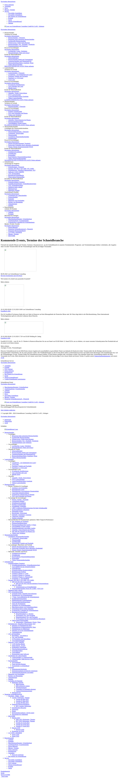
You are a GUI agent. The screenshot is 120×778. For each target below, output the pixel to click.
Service (6, 11)
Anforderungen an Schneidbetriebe (26, 587)
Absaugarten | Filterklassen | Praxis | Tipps (28, 622)
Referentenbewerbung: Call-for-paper (23, 713)
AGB (2, 358)
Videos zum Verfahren (14, 115)
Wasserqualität (12, 135)
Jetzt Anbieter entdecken (8, 410)
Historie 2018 (16, 728)
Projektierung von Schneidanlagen (22, 595)
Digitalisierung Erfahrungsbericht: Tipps (24, 627)
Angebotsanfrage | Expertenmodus (18, 220)
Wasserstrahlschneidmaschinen (21, 602)
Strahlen (10, 205)
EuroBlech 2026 (5, 311)
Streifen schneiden (17, 518)
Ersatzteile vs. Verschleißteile (20, 578)
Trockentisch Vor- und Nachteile (25, 615)
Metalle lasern (12, 88)
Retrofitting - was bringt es (20, 635)
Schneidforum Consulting (18, 274)
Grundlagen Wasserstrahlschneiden (18, 137)
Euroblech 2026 (5, 338)
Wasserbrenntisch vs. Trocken (24, 614)
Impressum (7, 419)
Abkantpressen (12, 204)
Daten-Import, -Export (18, 645)
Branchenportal (9, 738)
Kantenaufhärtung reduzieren (20, 509)
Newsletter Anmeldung (15, 13)
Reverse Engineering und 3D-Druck (11, 275)
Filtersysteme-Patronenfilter (16, 177)
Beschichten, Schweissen (19, 513)
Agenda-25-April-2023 (22, 723)
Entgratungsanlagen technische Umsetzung (24, 671)
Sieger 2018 (15, 734)
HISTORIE (11, 236)
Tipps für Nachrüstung (18, 603)
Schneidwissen (8, 562)
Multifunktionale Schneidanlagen (22, 600)
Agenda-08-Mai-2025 (22, 703)
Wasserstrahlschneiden (11, 535)
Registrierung (8, 372)
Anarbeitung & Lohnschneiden (17, 195)
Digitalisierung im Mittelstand (21, 629)
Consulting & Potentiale (15, 681)
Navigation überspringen (8, 1)
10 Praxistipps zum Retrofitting (21, 639)
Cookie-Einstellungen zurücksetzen (14, 379)
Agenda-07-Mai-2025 (22, 701)
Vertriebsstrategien (21, 687)
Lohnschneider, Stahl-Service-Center (23, 659)
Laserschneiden (9, 459)
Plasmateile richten (17, 511)
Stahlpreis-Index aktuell (15, 187)
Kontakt (10, 18)
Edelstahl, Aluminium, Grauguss (21, 515)
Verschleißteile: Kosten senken (17, 123)
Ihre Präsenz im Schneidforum (17, 16)
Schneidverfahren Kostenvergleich (22, 570)
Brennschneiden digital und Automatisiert (20, 59)
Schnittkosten (12, 153)
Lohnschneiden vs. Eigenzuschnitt (22, 657)
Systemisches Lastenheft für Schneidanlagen (21, 222)
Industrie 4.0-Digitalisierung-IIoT (22, 625)
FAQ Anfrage (8, 369)
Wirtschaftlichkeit (13, 58)
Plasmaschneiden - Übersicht (16, 106)
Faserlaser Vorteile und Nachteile (18, 76)
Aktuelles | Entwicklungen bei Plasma (19, 120)
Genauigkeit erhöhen (18, 501)
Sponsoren (15, 709)
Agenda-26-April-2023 (22, 724)
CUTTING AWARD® (15, 232)
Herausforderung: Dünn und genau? (19, 53)
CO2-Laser (11, 79)
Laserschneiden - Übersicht (16, 73)
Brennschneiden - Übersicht (16, 38)
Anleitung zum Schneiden (19, 488)
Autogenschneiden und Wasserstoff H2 (19, 61)
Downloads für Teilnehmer (20, 714)
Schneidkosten (16, 568)
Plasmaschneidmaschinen (15, 121)
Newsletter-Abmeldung (15, 15)
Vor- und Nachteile (17, 637)
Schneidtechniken (17, 650)
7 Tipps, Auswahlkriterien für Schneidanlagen (25, 597)
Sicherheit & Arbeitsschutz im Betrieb (23, 494)
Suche (10, 20)
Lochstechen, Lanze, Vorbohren (17, 51)
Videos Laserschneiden (15, 98)
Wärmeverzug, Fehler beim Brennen (19, 43)
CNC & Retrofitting (14, 173)
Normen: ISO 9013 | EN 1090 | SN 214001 (21, 168)
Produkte (11, 214)
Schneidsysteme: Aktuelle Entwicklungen (24, 593)
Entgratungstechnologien (19, 669)
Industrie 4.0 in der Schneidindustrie (22, 630)
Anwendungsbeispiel (18, 640)
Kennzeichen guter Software (20, 654)
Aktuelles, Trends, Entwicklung (17, 93)
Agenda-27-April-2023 (22, 726)
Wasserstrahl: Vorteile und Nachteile (22, 543)
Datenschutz (8, 421)
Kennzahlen (11, 155)
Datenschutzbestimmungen (102, 356)
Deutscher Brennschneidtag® (17, 231)
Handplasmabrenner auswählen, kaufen (23, 528)
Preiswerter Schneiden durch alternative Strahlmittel (23, 145)
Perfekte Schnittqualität (15, 111)
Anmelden (7, 6)
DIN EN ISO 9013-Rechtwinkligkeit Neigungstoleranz (32, 583)
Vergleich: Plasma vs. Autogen (21, 575)
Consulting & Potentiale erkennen (26, 689)
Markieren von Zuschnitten (16, 200)
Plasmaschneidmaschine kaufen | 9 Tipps (24, 525)
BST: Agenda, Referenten (23, 706)
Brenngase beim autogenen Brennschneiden (21, 39)
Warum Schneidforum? (15, 21)
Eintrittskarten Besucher (19, 708)
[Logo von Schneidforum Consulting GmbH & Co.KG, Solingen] (24, 26)
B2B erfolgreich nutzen (23, 686)
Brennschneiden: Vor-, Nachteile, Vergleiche (21, 44)
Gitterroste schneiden (18, 516)
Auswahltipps (16, 652)
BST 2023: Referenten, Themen (25, 721)
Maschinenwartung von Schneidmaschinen (24, 607)
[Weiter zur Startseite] (11, 429)
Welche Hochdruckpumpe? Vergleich (19, 143)
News (6, 8)
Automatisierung (17, 632)
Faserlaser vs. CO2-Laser (15, 78)
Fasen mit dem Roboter (19, 664)
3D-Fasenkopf (16, 662)
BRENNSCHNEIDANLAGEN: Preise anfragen (19, 66)
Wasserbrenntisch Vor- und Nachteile (27, 617)
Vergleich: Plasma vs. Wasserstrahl (22, 577)
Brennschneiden (9, 432)
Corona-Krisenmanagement (24, 691)
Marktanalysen (12, 189)
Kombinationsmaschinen (19, 598)
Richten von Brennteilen (15, 202)
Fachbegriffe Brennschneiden (17, 41)
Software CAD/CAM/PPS (16, 172)
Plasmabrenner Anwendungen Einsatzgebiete (25, 491)
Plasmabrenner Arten (18, 489)
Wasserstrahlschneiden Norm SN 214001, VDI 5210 (27, 588)
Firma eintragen (9, 5)
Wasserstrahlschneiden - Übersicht (18, 131)
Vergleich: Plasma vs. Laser (20, 573)
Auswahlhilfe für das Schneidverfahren (23, 567)
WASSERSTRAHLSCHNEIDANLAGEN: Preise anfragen (22, 160)
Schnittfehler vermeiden (19, 506)
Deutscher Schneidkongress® (13, 694)
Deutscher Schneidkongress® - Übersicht (20, 229)
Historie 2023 (16, 718)
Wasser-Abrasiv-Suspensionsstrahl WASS (20, 147)
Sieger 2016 (15, 736)
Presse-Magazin (13, 227)
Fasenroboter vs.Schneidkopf (20, 666)
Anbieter (10, 212)
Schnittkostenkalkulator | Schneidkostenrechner (22, 184)
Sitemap (10, 23)
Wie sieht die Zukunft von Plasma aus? (23, 531)
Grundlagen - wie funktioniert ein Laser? (20, 74)
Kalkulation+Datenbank (19, 647)
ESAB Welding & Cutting (33, 336)
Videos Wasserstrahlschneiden (17, 158)
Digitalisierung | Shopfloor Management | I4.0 (21, 170)
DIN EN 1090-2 (17, 585)
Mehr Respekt (20, 684)
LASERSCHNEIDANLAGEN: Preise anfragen (18, 100)
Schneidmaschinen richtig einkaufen (22, 609)
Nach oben (4, 776)
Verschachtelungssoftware (19, 649)
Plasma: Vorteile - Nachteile (20, 499)
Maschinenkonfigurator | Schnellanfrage (20, 219)
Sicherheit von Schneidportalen (21, 605)
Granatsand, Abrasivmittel (16, 133)
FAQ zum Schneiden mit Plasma (18, 113)
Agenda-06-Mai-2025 (22, 699)
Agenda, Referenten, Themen (21, 697)
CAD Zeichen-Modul (18, 644)
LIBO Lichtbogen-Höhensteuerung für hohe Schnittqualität (29, 508)
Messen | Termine (9, 10)
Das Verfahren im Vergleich (20, 521)
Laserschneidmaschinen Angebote (18, 96)
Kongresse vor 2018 (18, 731)
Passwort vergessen (18, 755)
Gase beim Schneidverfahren (20, 493)
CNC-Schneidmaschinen (15, 185)
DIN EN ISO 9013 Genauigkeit (21, 582)
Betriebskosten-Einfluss (19, 572)
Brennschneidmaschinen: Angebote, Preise (20, 63)
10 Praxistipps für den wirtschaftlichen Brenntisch (30, 619)
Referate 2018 (20, 729)
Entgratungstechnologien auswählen (22, 672)
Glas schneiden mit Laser (15, 86)
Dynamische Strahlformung (16, 85)
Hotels (14, 711)
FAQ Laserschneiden (14, 95)
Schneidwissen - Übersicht (16, 167)
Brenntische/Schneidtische (16, 175)
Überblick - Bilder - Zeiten (16, 696)
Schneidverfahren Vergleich (16, 182)
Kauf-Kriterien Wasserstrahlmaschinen (19, 157)
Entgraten (11, 199)
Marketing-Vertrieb (14, 190)
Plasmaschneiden (9, 484)
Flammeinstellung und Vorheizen (18, 46)
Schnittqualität (12, 138)
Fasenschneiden (13, 197)
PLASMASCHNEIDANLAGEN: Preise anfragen (19, 125)
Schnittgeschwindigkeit (15, 152)
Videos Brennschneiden (15, 64)
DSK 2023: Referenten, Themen (25, 719)
